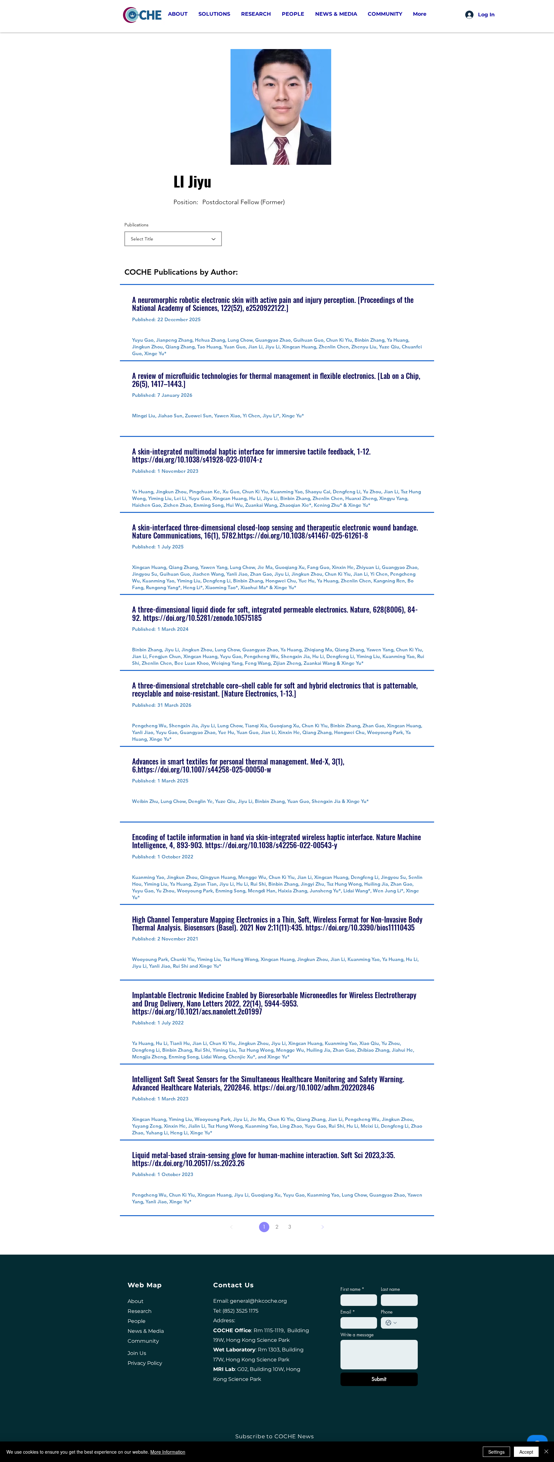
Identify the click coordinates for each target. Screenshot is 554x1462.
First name (352, 1289)
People (137, 1321)
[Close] (546, 1452)
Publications (136, 224)
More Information (167, 1452)
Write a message (357, 1334)
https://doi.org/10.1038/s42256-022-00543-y (271, 845)
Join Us (137, 1353)
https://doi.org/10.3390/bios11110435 (360, 927)
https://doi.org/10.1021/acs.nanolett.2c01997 (197, 1011)
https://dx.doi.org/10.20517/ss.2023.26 (188, 1162)
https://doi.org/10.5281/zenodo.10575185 (202, 617)
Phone (386, 1312)
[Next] (322, 1227)
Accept (526, 1452)
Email (347, 1312)
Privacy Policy (145, 1363)
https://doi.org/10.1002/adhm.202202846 (313, 1087)
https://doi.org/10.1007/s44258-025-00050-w (204, 769)
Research (140, 1311)
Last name (390, 1289)
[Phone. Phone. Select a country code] (391, 1323)
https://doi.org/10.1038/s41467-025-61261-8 (303, 535)
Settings (496, 1452)
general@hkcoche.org (258, 1301)
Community (143, 1341)
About (136, 1301)
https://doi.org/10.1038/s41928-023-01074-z (197, 459)
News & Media (146, 1331)
